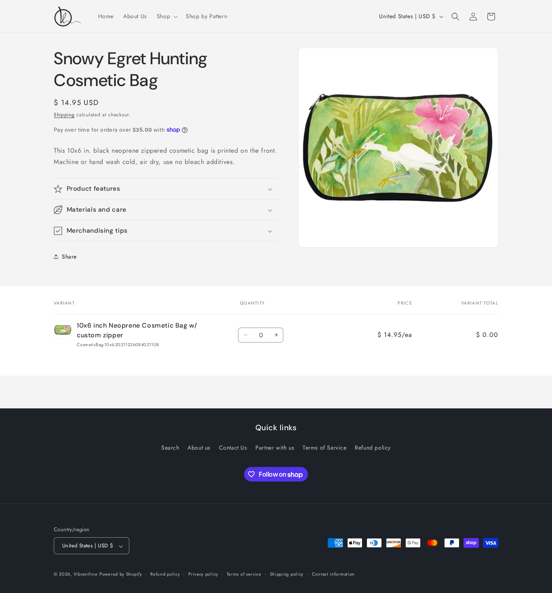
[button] (166, 16)
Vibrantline (86, 574)
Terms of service (244, 574)
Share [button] (69, 256)
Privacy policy (203, 574)
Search (170, 448)
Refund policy (373, 448)
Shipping (64, 114)
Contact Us (233, 448)
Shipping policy (287, 574)
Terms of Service (325, 448)
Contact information (333, 574)
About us (199, 448)
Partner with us (274, 448)
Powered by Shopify (120, 574)
